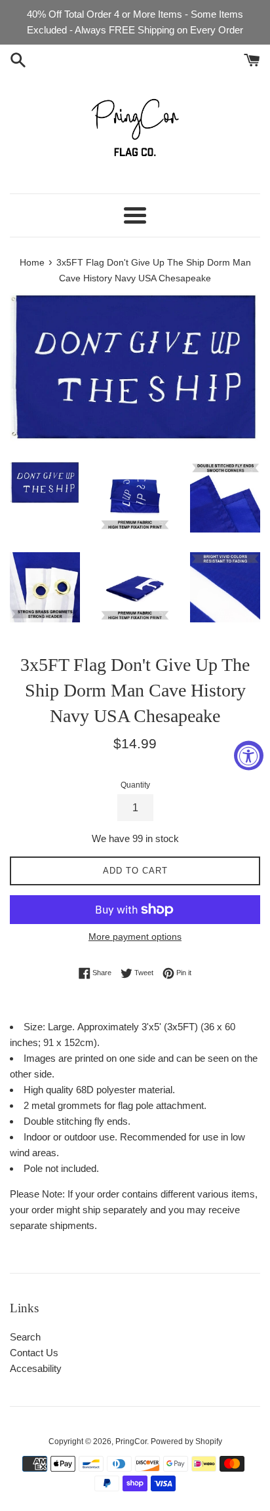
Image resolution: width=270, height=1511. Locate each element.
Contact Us (34, 1352)
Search (25, 1336)
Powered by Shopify (186, 1441)
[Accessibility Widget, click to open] (248, 756)
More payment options (135, 936)
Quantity (135, 785)
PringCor (131, 1441)
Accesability (36, 1368)
